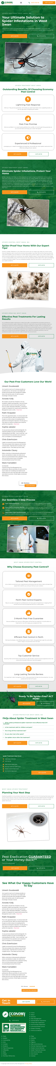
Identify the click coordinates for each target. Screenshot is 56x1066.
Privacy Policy (28, 1063)
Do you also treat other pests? (14, 734)
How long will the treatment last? (15, 730)
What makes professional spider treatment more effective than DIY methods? (25, 723)
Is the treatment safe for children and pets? (18, 727)
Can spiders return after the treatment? (17, 737)
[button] (21, 3)
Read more (19, 409)
